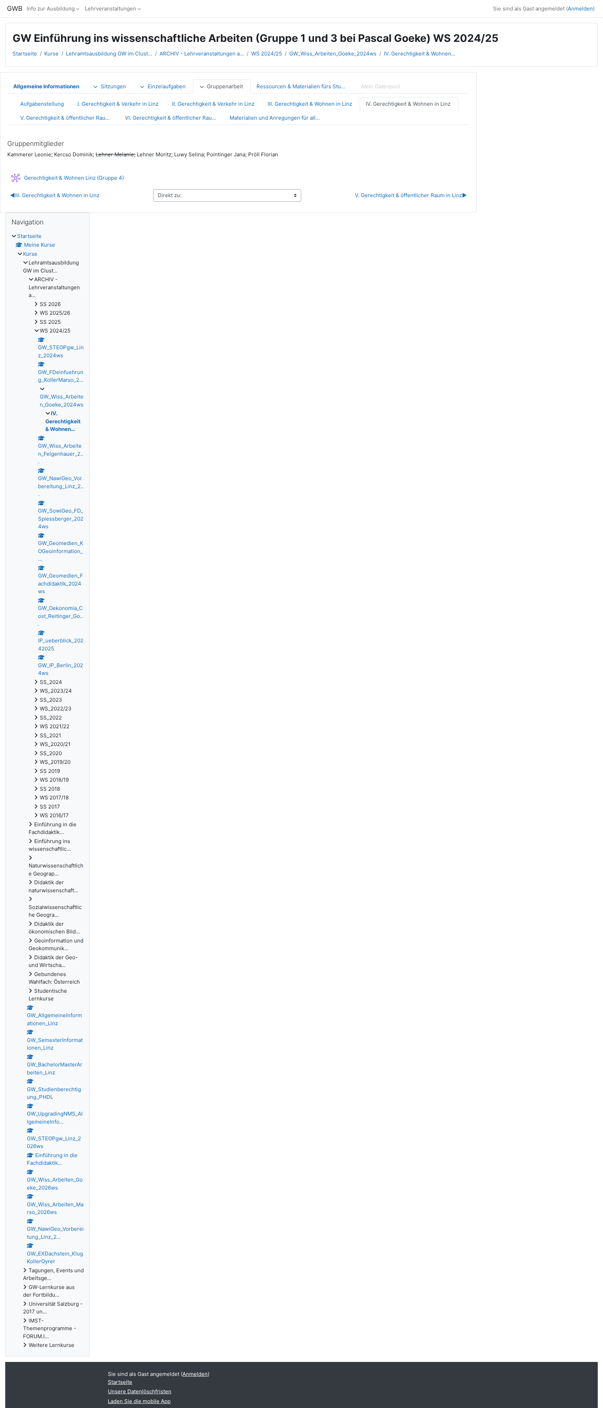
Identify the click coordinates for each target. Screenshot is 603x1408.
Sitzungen (113, 86)
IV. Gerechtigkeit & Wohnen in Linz (408, 103)
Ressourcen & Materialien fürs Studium (304, 86)
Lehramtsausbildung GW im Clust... (109, 53)
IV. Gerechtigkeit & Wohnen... (419, 53)
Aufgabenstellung (42, 103)
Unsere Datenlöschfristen (139, 1391)
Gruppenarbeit (225, 86)
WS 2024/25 (266, 53)
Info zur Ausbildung (51, 8)
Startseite (25, 53)
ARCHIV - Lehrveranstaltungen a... (201, 53)
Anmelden (580, 8)
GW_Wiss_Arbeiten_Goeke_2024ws (333, 53)
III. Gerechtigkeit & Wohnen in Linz (310, 103)
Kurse (51, 53)
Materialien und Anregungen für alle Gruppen (279, 117)
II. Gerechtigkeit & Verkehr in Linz (213, 103)
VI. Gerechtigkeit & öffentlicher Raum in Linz (174, 117)
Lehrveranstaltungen (110, 8)
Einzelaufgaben (167, 86)
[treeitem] (48, 790)
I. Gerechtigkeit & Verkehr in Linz (117, 103)
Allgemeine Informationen (46, 86)
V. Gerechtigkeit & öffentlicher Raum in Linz (69, 117)
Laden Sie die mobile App (139, 1401)
